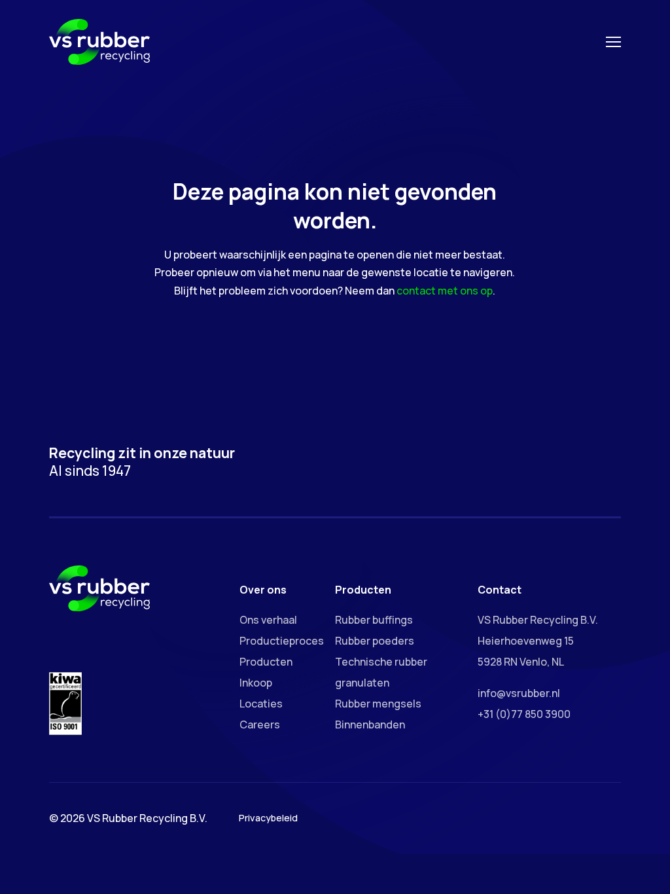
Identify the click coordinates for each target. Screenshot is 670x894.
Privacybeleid (268, 818)
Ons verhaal (268, 620)
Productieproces (281, 641)
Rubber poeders (374, 641)
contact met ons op (445, 290)
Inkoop (255, 682)
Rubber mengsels (378, 703)
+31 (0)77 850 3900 (524, 714)
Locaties (261, 703)
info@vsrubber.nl (519, 693)
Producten (265, 661)
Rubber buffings (374, 620)
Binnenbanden (370, 724)
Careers (259, 724)
